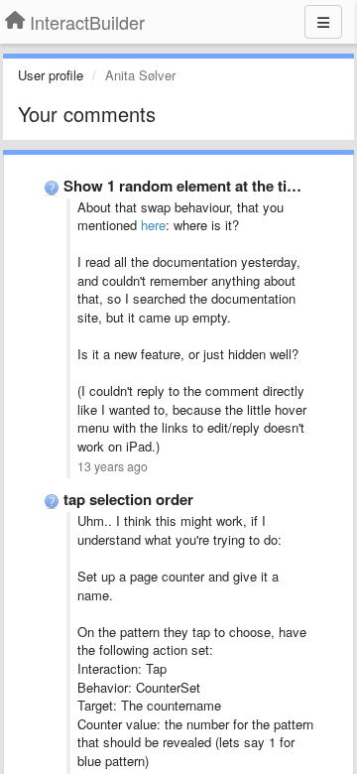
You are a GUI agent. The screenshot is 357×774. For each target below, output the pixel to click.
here (153, 224)
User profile (50, 74)
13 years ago (112, 466)
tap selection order (128, 499)
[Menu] (323, 22)
